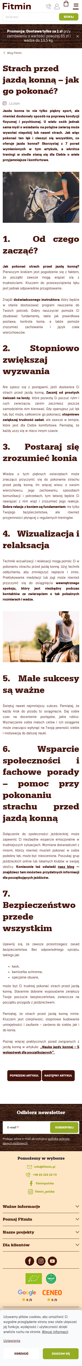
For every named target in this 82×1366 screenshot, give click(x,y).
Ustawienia (11, 1340)
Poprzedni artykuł (24, 1075)
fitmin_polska (44, 1192)
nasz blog (66, 866)
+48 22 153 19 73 (45, 1175)
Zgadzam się (61, 1354)
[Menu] (76, 6)
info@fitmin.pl (44, 1167)
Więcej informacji (55, 1332)
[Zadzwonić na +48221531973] (48, 6)
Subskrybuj (64, 1127)
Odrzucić (21, 1354)
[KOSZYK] (66, 5)
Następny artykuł (58, 1075)
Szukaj (69, 17)
